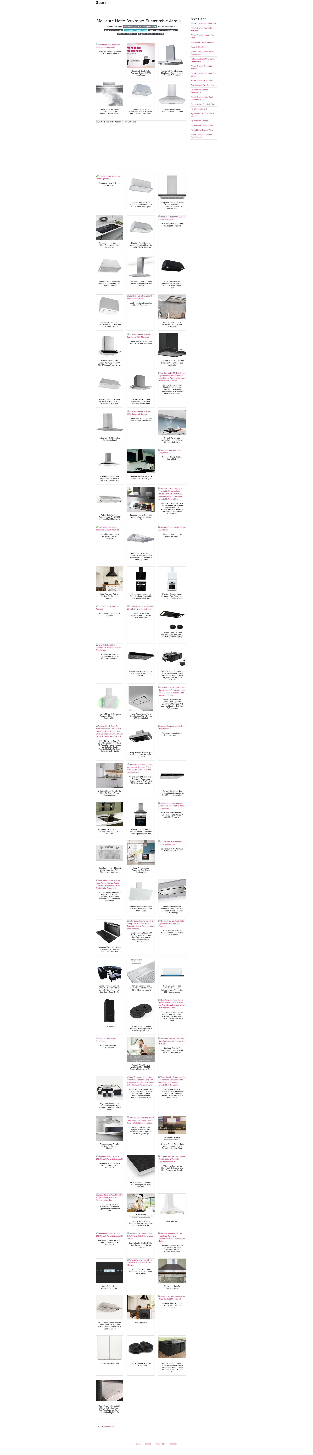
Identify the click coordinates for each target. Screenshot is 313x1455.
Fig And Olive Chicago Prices (202, 125)
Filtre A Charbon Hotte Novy (201, 80)
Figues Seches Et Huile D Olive (203, 104)
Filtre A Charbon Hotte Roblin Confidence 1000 (202, 98)
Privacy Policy (160, 1444)
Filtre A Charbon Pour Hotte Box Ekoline (203, 74)
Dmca (138, 1444)
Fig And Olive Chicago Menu (202, 130)
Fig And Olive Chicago (199, 120)
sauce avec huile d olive (127, 34)
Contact (148, 1444)
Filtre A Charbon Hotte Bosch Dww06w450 (202, 52)
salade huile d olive (114, 26)
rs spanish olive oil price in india (151, 34)
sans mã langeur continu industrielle (163, 30)
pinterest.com (109, 1426)
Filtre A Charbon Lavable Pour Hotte (202, 36)
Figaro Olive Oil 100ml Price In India (202, 114)
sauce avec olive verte (166, 26)
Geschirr (102, 2)
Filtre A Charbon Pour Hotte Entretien (201, 29)
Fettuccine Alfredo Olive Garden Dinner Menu (203, 60)
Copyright (173, 1444)
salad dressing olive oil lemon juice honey (140, 26)
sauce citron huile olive (114, 30)
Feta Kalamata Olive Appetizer (202, 85)
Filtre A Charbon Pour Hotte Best (203, 23)
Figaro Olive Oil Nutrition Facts (202, 42)
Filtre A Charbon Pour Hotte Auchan (201, 67)
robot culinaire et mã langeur (136, 30)
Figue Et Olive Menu (199, 47)
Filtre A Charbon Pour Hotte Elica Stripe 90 (201, 135)
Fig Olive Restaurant (199, 109)
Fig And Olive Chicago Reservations (199, 91)
